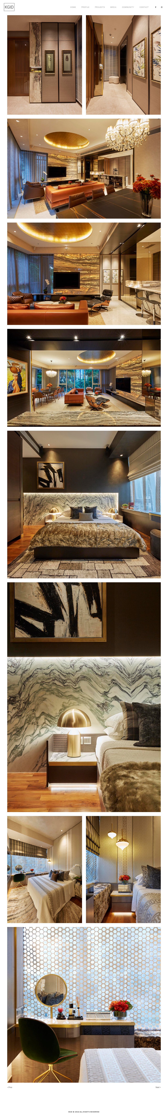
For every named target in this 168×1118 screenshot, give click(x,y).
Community (128, 7)
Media (113, 7)
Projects (100, 7)
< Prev (9, 1087)
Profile (86, 7)
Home (73, 7)
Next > (158, 1087)
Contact (144, 7)
